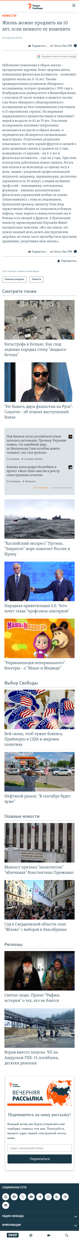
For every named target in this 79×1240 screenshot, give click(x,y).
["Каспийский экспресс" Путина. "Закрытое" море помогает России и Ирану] (39, 519)
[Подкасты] (65, 1196)
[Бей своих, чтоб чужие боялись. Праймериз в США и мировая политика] (39, 709)
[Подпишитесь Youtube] (31, 1196)
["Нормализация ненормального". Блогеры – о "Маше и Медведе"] (39, 638)
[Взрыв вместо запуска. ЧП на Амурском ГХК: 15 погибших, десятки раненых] (39, 1028)
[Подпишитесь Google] (5, 1196)
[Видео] (48, 1235)
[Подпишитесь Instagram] (48, 1196)
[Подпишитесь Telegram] (39, 1196)
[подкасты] (30, 1235)
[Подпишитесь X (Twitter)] (22, 1196)
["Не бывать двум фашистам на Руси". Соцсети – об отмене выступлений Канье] (39, 382)
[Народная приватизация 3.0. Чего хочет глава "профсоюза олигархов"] (39, 581)
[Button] (37, 46)
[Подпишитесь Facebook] (14, 1196)
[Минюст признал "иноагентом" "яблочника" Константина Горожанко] (39, 843)
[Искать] (66, 1235)
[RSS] (56, 1196)
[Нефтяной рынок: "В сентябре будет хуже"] (39, 772)
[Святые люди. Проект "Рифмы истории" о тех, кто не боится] (39, 971)
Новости (9, 16)
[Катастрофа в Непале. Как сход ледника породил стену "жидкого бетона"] (39, 320)
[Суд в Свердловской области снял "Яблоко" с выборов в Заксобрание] (39, 900)
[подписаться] (5, 1205)
